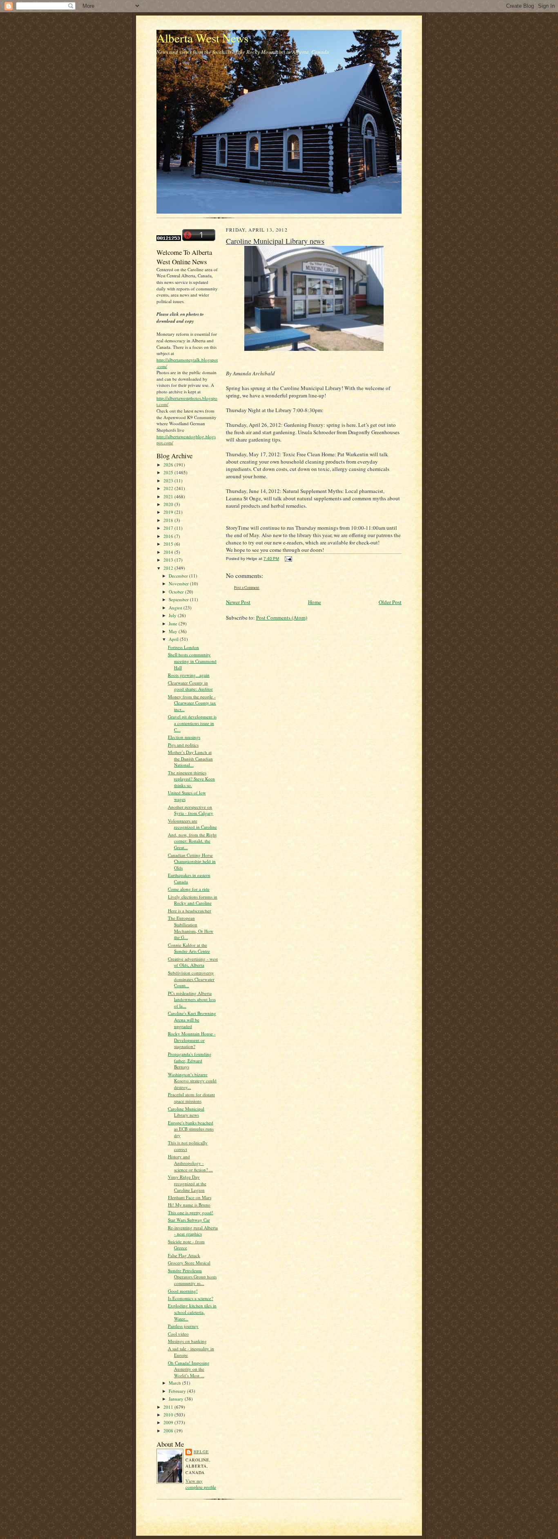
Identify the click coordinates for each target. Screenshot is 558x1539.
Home (314, 602)
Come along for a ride (189, 889)
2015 (168, 544)
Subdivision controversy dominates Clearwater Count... (191, 979)
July (173, 615)
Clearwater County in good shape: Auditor (190, 686)
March (175, 1383)
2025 (168, 472)
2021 (168, 496)
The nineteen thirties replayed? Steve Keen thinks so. (191, 779)
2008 (168, 1430)
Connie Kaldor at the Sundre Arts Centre (189, 948)
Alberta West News (202, 38)
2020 (168, 504)
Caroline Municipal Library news (186, 1112)
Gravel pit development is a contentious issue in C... (192, 723)
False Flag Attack (184, 1255)
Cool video (178, 1334)
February (178, 1391)
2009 (168, 1422)
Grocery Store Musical (189, 1263)
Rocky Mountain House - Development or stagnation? (192, 1039)
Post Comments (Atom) (281, 617)
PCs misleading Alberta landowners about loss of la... (192, 999)
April (174, 639)
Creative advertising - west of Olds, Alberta (193, 962)
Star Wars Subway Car (189, 1220)
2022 (168, 488)
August (176, 607)
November (179, 583)
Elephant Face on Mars (189, 1197)
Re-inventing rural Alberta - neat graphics (193, 1231)
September (179, 599)
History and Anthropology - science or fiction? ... (190, 1162)
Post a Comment (246, 587)
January (177, 1399)
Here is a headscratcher (189, 911)
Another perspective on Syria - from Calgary (190, 810)
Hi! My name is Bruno (189, 1205)
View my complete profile (200, 1484)
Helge (201, 1451)
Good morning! (183, 1291)
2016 (168, 536)
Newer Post (238, 602)
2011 (168, 1407)
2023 (168, 480)
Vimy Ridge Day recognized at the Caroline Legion (187, 1183)
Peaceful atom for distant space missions (191, 1097)
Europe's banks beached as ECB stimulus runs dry (191, 1129)
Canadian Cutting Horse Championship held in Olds (192, 861)
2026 (168, 465)
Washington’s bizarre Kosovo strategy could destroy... (192, 1080)
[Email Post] (287, 558)
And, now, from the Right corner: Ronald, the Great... (192, 841)
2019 (168, 512)
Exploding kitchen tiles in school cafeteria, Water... (192, 1312)
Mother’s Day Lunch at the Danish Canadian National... (190, 758)
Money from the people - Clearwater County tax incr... (192, 703)
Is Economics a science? (190, 1298)
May (174, 631)
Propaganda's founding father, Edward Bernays (190, 1060)
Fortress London (183, 647)
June (174, 623)
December (179, 576)
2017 (168, 528)
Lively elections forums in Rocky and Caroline (192, 900)
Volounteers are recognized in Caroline (192, 824)
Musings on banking (187, 1341)
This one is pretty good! (190, 1212)
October (177, 592)
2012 (168, 568)
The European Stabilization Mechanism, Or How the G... (190, 927)
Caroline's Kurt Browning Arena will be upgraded (192, 1019)
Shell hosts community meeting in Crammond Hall (192, 660)
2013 (168, 560)
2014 (168, 552)
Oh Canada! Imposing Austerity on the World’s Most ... (189, 1369)
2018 (168, 520)
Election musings (184, 737)
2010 (168, 1415)
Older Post (390, 602)
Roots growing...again (189, 675)
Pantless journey (183, 1326)
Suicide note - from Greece (186, 1244)
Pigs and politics (183, 745)
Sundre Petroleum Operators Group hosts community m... (192, 1276)
